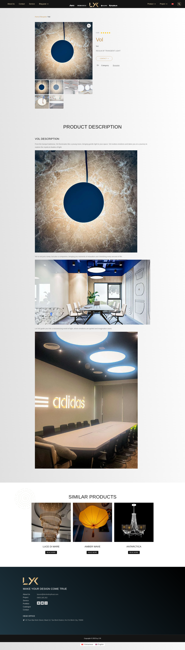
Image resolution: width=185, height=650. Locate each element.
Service (32, 4)
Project (162, 4)
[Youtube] (42, 603)
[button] (179, 4)
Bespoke (43, 17)
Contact (22, 4)
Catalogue (27, 607)
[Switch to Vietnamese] (172, 4)
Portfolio (26, 604)
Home (37, 17)
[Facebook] (38, 603)
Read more (51, 552)
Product (150, 4)
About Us (11, 4)
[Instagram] (46, 603)
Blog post (42, 4)
